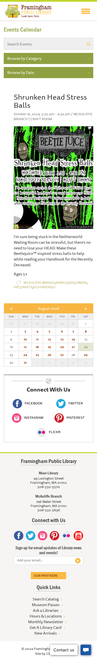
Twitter (75, 403)
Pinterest (75, 417)
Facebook (34, 403)
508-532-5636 (48, 510)
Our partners (45, 575)
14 (73, 339)
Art (17, 287)
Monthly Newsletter (45, 621)
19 (49, 346)
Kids (71, 283)
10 (25, 339)
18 (37, 346)
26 (49, 354)
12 (49, 339)
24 (25, 354)
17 (25, 346)
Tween (81, 283)
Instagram (33, 417)
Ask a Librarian (45, 610)
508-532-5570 (48, 486)
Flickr (54, 432)
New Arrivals (45, 633)
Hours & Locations (46, 616)
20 (62, 346)
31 (25, 362)
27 (62, 354)
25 (37, 354)
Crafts (26, 287)
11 (37, 339)
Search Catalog (46, 599)
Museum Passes (45, 604)
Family (61, 283)
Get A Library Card (45, 627)
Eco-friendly (44, 287)
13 (61, 339)
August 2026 (48, 308)
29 (86, 354)
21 (73, 346)
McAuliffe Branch (39, 283)
